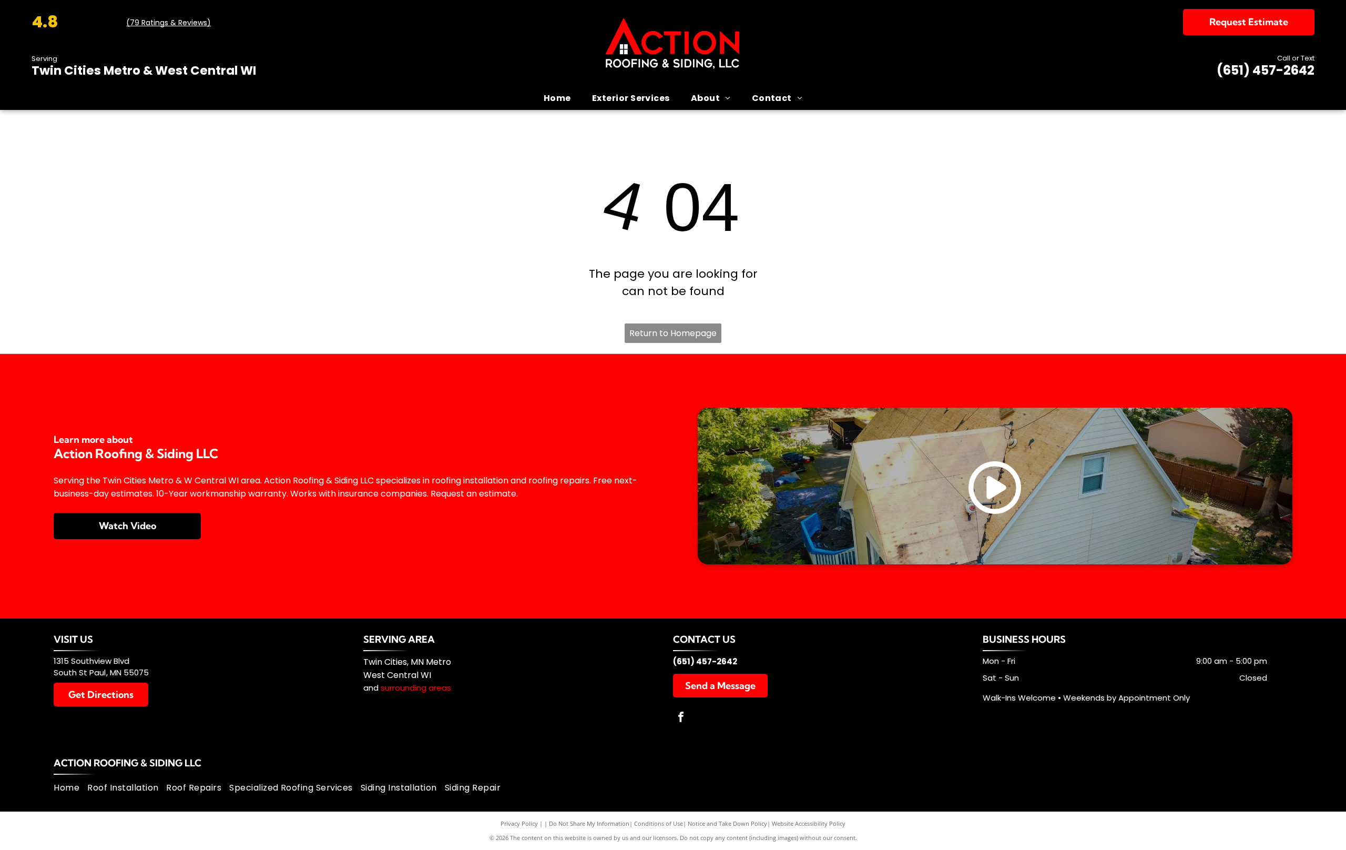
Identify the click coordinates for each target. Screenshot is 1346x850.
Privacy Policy (519, 823)
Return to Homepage (673, 333)
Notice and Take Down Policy (727, 823)
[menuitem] (557, 98)
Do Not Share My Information (589, 823)
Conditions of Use (658, 823)
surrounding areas (416, 687)
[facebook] (681, 718)
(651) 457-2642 (1265, 70)
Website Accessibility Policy (808, 823)
